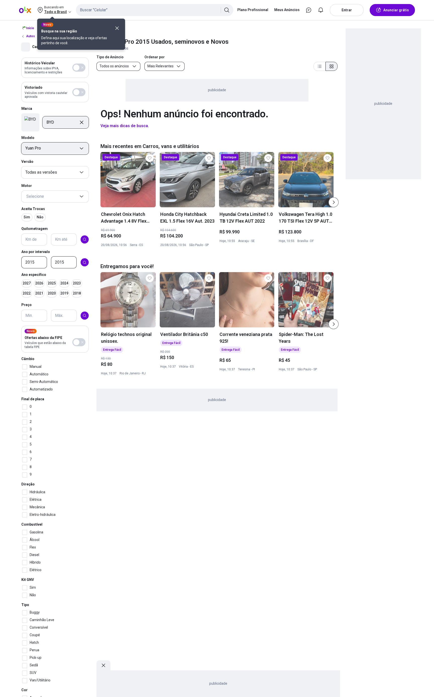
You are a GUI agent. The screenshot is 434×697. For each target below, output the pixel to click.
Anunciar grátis (396, 10)
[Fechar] (117, 28)
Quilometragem (34, 229)
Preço (26, 305)
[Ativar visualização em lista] (319, 66)
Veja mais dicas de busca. (124, 125)
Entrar (347, 10)
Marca (26, 109)
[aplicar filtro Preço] (85, 316)
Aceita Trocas (33, 209)
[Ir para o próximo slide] (334, 202)
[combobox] (154, 10)
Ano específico (33, 275)
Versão (27, 162)
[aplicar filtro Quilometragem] (85, 239)
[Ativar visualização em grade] (331, 66)
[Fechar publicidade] (103, 665)
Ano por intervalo (35, 252)
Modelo (27, 138)
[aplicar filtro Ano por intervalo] (85, 263)
